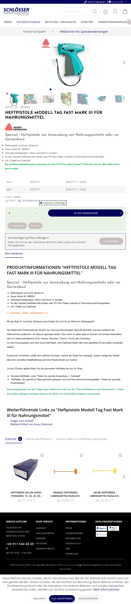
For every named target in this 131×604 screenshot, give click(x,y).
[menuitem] (80, 11)
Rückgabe (41, 543)
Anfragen (111, 241)
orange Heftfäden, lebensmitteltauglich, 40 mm (65, 494)
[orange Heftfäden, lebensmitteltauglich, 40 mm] (65, 470)
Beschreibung (14, 253)
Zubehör (13, 439)
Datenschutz (73, 543)
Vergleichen (19, 225)
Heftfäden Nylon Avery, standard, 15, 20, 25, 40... (26, 494)
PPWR (69, 528)
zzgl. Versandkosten (27, 200)
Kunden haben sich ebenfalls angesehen (81, 439)
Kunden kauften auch (39, 439)
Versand (41, 538)
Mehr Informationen (106, 589)
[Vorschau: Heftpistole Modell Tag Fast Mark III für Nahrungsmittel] (12, 99)
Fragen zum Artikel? (22, 420)
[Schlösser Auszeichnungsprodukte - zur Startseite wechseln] (16, 11)
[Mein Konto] (115, 11)
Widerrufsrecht (45, 548)
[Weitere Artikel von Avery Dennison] (16, 127)
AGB (68, 548)
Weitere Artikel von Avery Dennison (31, 424)
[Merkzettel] (106, 11)
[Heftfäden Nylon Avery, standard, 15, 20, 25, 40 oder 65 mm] (26, 470)
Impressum (72, 553)
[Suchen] (94, 11)
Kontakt (41, 528)
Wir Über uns (73, 538)
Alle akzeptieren (62, 598)
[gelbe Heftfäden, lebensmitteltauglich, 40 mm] (105, 470)
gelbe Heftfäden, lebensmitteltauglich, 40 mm (104, 494)
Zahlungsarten (45, 533)
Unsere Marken (74, 533)
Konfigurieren (88, 598)
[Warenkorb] (125, 11)
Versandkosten (68, 564)
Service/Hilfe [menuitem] (117, 2)
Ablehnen (39, 598)
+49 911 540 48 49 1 (96, 1)
